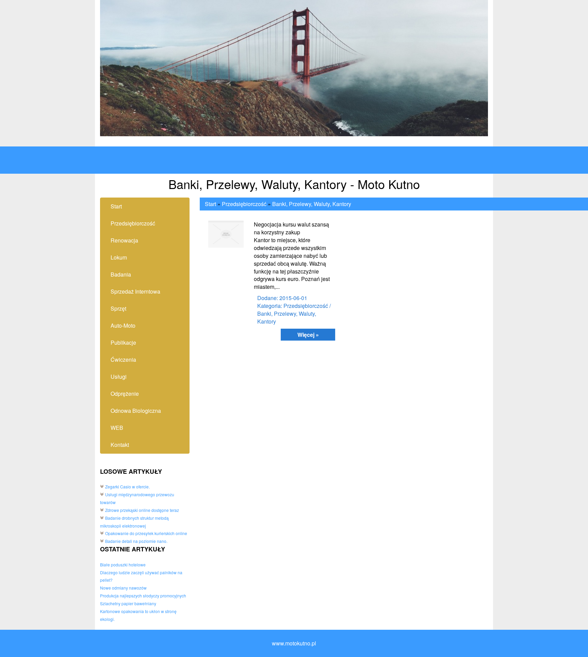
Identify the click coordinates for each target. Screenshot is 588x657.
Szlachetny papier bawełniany (128, 603)
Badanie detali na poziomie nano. (136, 541)
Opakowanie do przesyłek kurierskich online (146, 533)
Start (210, 204)
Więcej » (308, 335)
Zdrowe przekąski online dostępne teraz (142, 510)
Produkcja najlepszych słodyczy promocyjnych (143, 595)
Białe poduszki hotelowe (123, 564)
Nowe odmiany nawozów (123, 588)
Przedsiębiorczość (244, 204)
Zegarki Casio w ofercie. (127, 486)
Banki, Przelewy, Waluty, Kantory (311, 204)
